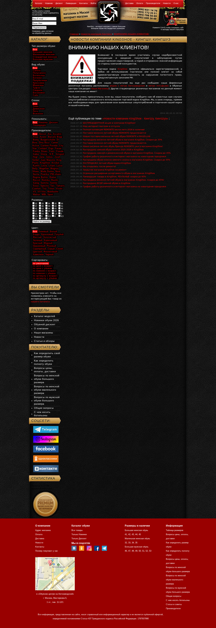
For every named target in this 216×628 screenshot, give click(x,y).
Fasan (58, 148)
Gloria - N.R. (47, 154)
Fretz (52, 151)
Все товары (77, 530)
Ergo (51, 148)
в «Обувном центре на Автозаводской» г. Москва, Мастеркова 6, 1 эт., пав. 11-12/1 (55, 598)
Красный (37, 243)
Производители (153, 3)
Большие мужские (43, 59)
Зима (35, 106)
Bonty (36, 139)
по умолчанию (41, 263)
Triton (51, 188)
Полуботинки (40, 80)
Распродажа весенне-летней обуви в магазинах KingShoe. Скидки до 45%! (123, 180)
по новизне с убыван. (44, 273)
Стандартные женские (45, 57)
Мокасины (38, 85)
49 (48, 211)
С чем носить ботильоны (178, 600)
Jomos (49, 157)
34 (48, 203)
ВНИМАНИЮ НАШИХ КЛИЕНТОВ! (131, 34)
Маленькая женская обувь (137, 538)
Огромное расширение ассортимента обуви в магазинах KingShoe (119, 173)
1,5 (55, 214)
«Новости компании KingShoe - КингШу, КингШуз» (135, 118)
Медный (48, 243)
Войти (93, 3)
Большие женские (42, 52)
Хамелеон (38, 254)
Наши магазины (43, 332)
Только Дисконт (78, 538)
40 (55, 206)
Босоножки (39, 92)
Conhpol (42, 148)
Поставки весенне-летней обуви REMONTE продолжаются (114, 133)
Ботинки (37, 78)
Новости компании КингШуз (96, 34)
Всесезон (38, 113)
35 (55, 203)
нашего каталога (40, 301)
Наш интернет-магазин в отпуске (101, 126)
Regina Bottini (40, 177)
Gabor (36, 154)
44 (48, 208)
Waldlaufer (53, 191)
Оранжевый (39, 246)
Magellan (44, 168)
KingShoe (122, 69)
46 (61, 208)
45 (55, 208)
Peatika (45, 174)
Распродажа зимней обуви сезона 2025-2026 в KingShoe (113, 149)
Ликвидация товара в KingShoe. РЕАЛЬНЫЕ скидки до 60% (114, 176)
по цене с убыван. (43, 268)
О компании (41, 328)
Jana (41, 157)
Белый (53, 231)
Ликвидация (71, 3)
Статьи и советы (174, 604)
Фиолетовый (50, 251)
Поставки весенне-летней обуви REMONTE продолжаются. (115, 143)
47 (35, 211)
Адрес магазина (43, 530)
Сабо (35, 95)
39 (48, 206)
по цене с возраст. (43, 266)
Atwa (35, 137)
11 (48, 219)
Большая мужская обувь (136, 547)
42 (35, 208)
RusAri (54, 180)
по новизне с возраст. (45, 271)
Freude (60, 151)
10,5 (43, 219)
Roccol (36, 180)
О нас (176, 3)
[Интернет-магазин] (75, 17)
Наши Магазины (100, 88)
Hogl (35, 157)
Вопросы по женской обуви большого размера (46, 378)
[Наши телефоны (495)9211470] (147, 15)
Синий (59, 249)
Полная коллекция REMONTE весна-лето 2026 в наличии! (114, 129)
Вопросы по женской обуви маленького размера (46, 389)
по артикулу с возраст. (45, 276)
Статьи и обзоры (44, 341)
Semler (54, 183)
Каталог (38, 3)
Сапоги (36, 70)
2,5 (36, 216)
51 (61, 211)
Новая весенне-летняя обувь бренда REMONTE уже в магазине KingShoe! (123, 146)
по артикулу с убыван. (45, 278)
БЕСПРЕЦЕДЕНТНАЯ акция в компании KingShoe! (109, 123)
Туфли (36, 88)
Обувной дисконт (44, 324)
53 (42, 214)
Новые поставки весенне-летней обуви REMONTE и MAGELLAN (116, 136)
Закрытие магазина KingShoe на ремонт (105, 170)
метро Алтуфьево (158, 86)
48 (42, 211)
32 (35, 203)
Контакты (83, 3)
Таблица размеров (174, 530)
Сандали (37, 90)
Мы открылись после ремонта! (99, 166)
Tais (52, 186)
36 (61, 203)
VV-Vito (42, 191)
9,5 (62, 216)
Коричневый (50, 240)
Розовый (51, 246)
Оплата (139, 3)
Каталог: (40, 39)
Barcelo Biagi (55, 137)
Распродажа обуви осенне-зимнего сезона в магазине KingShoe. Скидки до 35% (126, 160)
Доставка (129, 3)
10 (35, 219)
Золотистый (49, 237)
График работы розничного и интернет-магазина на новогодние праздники (124, 156)
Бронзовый (47, 234)
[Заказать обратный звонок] (174, 17)
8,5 (49, 216)
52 (35, 214)
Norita (36, 174)
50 (55, 211)
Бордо (36, 234)
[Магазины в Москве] (75, 12)
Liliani (52, 165)
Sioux (36, 186)
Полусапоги (39, 73)
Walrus (36, 194)
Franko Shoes (40, 151)
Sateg (36, 183)
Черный (49, 254)
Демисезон (39, 108)
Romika (46, 180)
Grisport (60, 154)
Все (35, 49)
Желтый (37, 237)
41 (61, 206)
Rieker (52, 177)
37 (35, 206)
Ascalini (57, 134)
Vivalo (59, 188)
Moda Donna (47, 171)
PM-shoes (55, 174)
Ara (49, 134)
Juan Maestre (48, 160)
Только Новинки (79, 534)
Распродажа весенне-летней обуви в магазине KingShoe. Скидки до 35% (122, 139)
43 (42, 208)
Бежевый (43, 231)
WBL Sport (47, 194)
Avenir (43, 137)
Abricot (42, 134)
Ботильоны (39, 75)
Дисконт (59, 3)
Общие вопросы (44, 408)
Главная (74, 34)
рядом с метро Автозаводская (127, 86)
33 (42, 203)
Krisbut (55, 163)
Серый (51, 249)
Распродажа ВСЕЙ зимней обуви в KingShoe (106, 183)
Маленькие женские (44, 54)
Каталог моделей (44, 316)
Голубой (59, 234)
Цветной (37, 251)
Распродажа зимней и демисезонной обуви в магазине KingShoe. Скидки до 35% (127, 153)
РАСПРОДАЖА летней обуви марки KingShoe (107, 163)
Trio (44, 188)
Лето (35, 111)
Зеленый (37, 240)
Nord (57, 171)
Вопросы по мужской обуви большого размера (47, 400)
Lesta (44, 165)
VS (34, 191)
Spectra (44, 186)
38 (42, 206)
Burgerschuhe (48, 139)
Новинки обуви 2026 (46, 320)
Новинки (49, 3)
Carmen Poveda (49, 145)
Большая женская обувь (136, 530)
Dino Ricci (44, 142)
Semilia (45, 183)
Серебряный (39, 249)
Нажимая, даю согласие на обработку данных (43, 32)
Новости (167, 3)
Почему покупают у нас (46, 551)
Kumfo (36, 165)
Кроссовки (38, 83)
